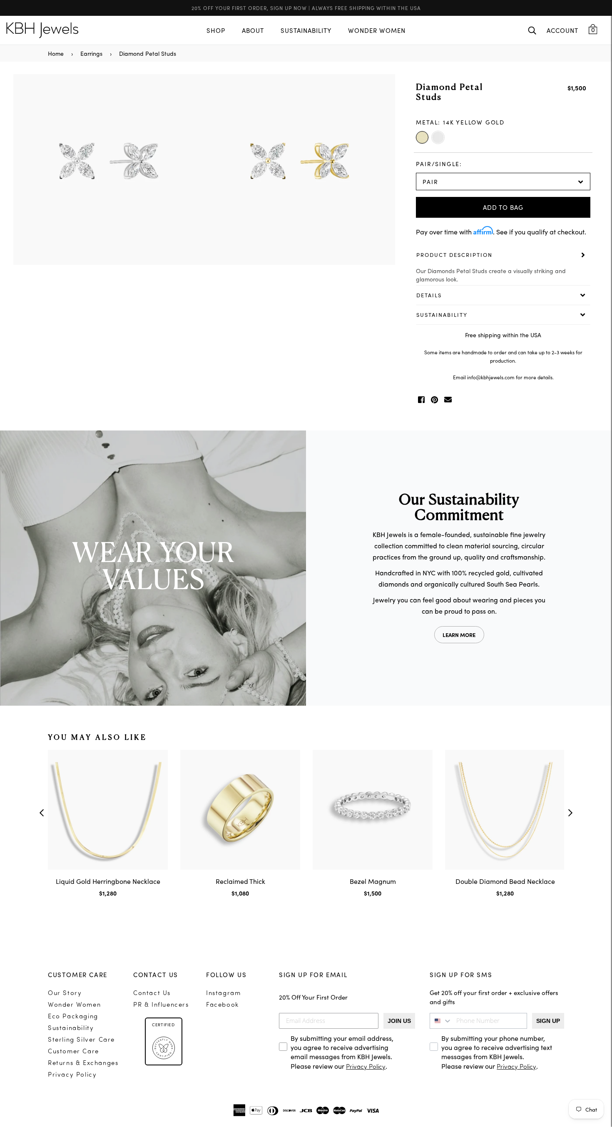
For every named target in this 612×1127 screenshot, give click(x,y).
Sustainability (71, 1028)
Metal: (460, 122)
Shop (215, 30)
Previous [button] (41, 812)
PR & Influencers (161, 1005)
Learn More (459, 635)
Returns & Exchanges (83, 1063)
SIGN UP (548, 1021)
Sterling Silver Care (81, 1040)
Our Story (65, 993)
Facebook (222, 1005)
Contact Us (152, 993)
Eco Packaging (73, 1017)
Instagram (223, 993)
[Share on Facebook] (421, 399)
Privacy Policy (72, 1075)
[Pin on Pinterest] (434, 399)
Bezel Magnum (373, 881)
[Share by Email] (448, 399)
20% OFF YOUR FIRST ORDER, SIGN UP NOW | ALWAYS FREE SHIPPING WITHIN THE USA (306, 7)
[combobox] (441, 1020)
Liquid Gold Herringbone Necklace (108, 881)
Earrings (91, 53)
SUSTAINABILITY (306, 30)
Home (56, 53)
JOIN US (399, 1021)
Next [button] (570, 812)
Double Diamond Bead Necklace (505, 881)
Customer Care (73, 1052)
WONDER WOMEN (377, 30)
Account (562, 30)
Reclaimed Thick (240, 881)
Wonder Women (74, 1005)
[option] (204, 170)
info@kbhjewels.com (491, 377)
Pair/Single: (439, 163)
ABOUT (253, 30)
